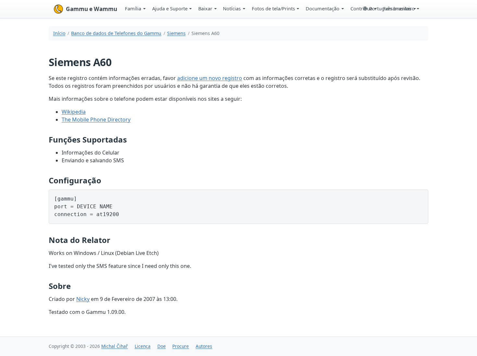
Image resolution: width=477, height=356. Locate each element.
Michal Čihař (114, 346)
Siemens (176, 33)
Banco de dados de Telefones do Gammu (116, 33)
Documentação (322, 8)
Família (133, 8)
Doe (161, 346)
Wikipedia (74, 111)
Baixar (205, 8)
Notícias (232, 8)
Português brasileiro (392, 8)
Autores (204, 346)
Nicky (83, 299)
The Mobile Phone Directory (96, 119)
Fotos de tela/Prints (273, 8)
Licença (143, 346)
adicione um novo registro (209, 78)
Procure (180, 346)
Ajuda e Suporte (170, 8)
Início (59, 33)
